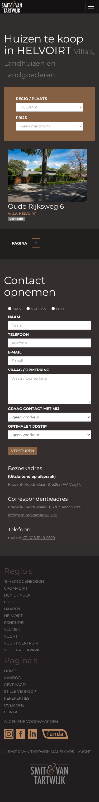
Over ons (14, 705)
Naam (14, 316)
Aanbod (12, 677)
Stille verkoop (20, 691)
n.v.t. (60, 309)
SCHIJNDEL (14, 622)
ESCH (9, 602)
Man (16, 309)
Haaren (12, 609)
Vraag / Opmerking (28, 369)
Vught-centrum (21, 643)
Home (10, 671)
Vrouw (38, 309)
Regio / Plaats (31, 98)
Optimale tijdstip (27, 426)
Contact (13, 712)
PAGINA (19, 243)
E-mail (14, 352)
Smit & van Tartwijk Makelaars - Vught (49, 751)
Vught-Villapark (22, 650)
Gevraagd (15, 684)
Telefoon (18, 334)
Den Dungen (17, 595)
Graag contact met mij (33, 408)
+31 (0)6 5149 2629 (38, 537)
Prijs (21, 117)
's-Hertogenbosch (24, 581)
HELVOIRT (13, 615)
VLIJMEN (12, 629)
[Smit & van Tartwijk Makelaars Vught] (12, 6)
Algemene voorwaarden (31, 721)
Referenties (17, 698)
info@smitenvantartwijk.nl (32, 515)
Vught (10, 636)
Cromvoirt (15, 588)
